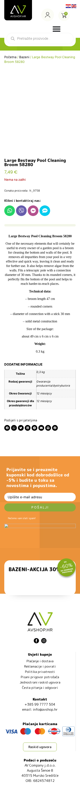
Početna (10, 57)
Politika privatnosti (40, 671)
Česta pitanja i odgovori (40, 687)
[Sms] (44, 210)
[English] (74, 6)
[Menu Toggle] (56, 29)
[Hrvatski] (68, 6)
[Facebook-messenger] (33, 210)
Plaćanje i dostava (40, 661)
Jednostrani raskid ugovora (40, 682)
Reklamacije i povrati (40, 666)
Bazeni (24, 57)
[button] (7, 428)
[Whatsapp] (9, 210)
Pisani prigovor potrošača (40, 677)
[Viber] (21, 210)
